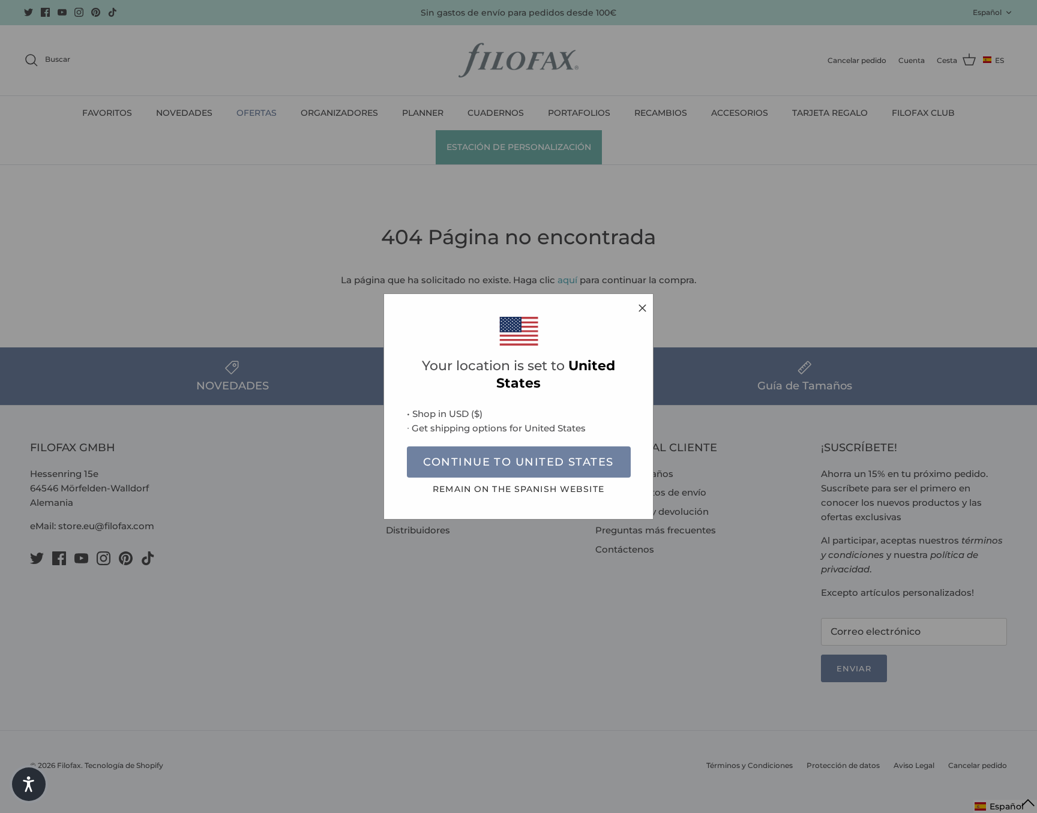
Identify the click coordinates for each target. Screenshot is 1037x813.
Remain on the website (518, 489)
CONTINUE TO (518, 462)
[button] (29, 784)
